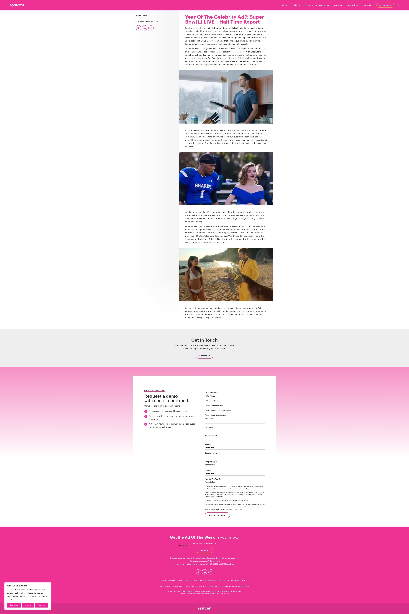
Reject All (28, 605)
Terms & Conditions (185, 580)
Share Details (189, 586)
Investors (338, 5)
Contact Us (367, 5)
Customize (14, 605)
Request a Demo (385, 5)
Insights (308, 5)
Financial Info (177, 586)
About (284, 5)
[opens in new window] (198, 571)
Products (296, 5)
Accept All (41, 605)
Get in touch (215, 561)
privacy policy (233, 558)
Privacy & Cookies (168, 580)
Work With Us (352, 5)
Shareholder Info (215, 586)
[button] (398, 5)
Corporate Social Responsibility (205, 580)
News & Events (322, 5)
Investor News (201, 586)
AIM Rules (246, 586)
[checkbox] (235, 406)
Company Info (165, 586)
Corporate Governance (232, 586)
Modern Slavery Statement (237, 580)
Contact (222, 580)
